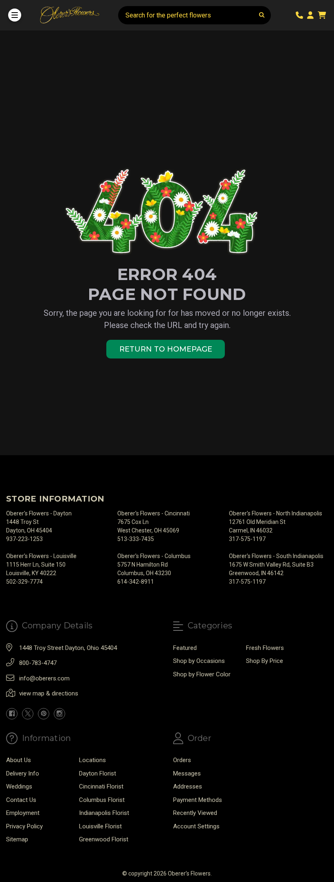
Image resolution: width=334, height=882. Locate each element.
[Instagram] (59, 713)
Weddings (19, 786)
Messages (187, 773)
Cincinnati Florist (101, 786)
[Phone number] (301, 15)
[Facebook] (12, 713)
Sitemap (17, 839)
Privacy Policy (24, 826)
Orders (182, 760)
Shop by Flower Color (202, 674)
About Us (18, 760)
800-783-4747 (38, 663)
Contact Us (21, 800)
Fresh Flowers (265, 648)
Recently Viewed (195, 813)
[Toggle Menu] (14, 15)
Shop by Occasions (199, 661)
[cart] (322, 15)
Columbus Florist (102, 800)
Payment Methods (197, 800)
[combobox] (194, 15)
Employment (23, 813)
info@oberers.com (44, 678)
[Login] (311, 15)
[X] (27, 713)
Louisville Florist (100, 826)
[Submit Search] (262, 15)
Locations (92, 760)
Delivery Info (22, 773)
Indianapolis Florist (104, 813)
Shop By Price (264, 661)
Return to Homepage (165, 349)
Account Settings (196, 826)
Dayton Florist (97, 773)
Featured (185, 648)
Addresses (187, 786)
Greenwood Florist (103, 839)
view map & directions (48, 693)
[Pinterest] (43, 713)
